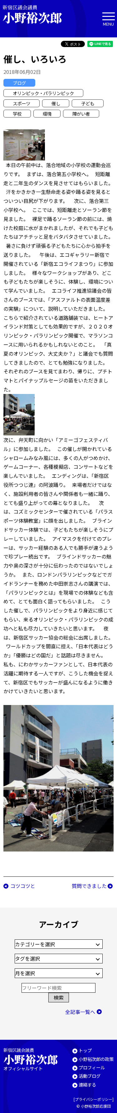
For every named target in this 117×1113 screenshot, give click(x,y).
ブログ (19, 82)
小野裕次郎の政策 (96, 1059)
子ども (87, 103)
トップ (85, 1050)
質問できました (89, 886)
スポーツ (21, 103)
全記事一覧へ (80, 1011)
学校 (17, 113)
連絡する (87, 1084)
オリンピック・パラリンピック (43, 93)
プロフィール (92, 1067)
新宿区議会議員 (32, 14)
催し (55, 103)
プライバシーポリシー (93, 1099)
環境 (47, 113)
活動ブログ (89, 1075)
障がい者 (81, 113)
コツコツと (22, 886)
